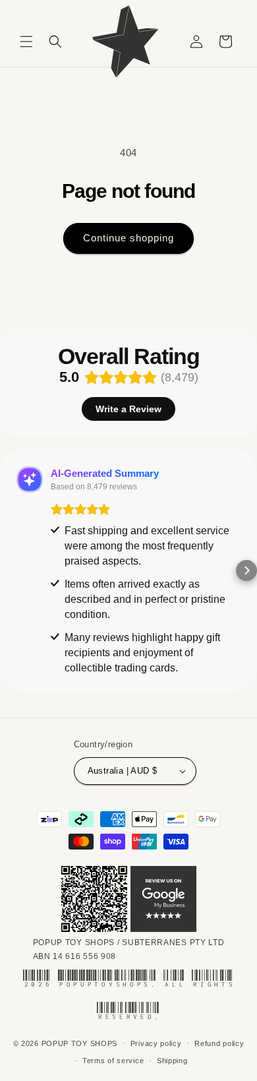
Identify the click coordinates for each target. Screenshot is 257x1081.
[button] (26, 41)
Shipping (172, 1061)
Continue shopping (128, 237)
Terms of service (113, 1061)
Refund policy (219, 1043)
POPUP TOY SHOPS (80, 1043)
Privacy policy (156, 1043)
